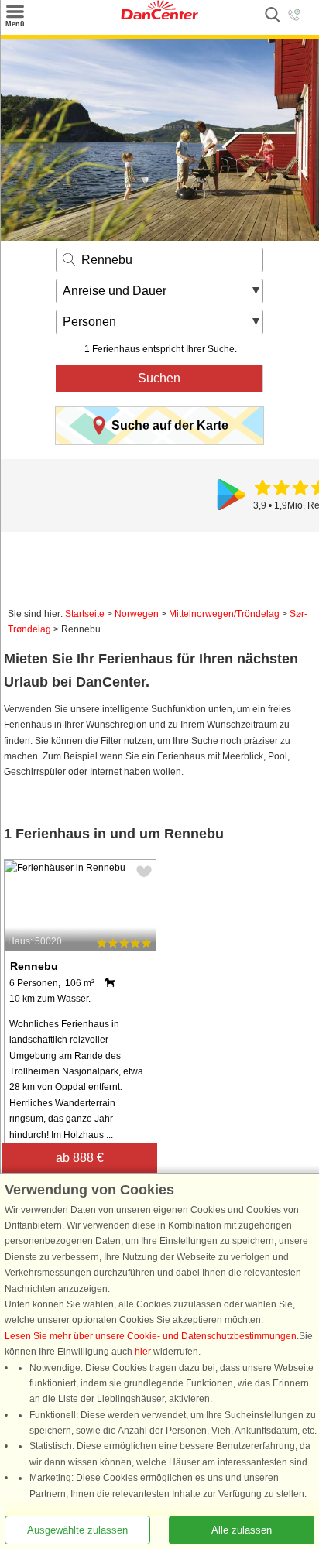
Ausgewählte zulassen (77, 1530)
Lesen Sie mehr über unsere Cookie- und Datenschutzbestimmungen (151, 1336)
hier (143, 1351)
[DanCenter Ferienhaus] (159, 16)
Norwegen (137, 613)
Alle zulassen (241, 1530)
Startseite (85, 613)
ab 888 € (80, 1157)
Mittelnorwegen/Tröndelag (224, 613)
